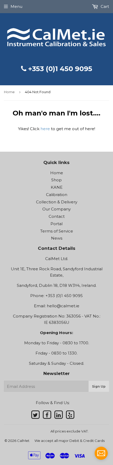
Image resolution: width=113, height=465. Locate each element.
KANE (57, 187)
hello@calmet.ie (63, 305)
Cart (104, 6)
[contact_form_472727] (101, 453)
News (56, 238)
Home (9, 92)
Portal (56, 223)
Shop (56, 179)
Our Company (56, 209)
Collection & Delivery (56, 201)
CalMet (23, 440)
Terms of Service (56, 231)
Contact (57, 216)
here (45, 128)
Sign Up (99, 386)
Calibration (56, 194)
